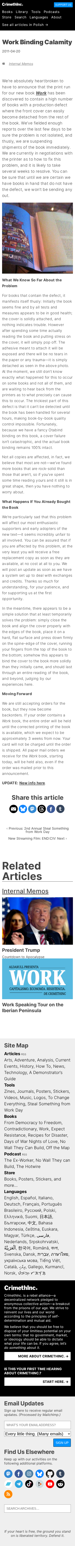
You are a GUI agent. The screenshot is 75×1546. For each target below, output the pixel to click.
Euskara (49, 1229)
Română (41, 1247)
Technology (15, 1072)
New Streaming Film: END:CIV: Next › (37, 838)
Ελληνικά (13, 1216)
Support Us (63, 4)
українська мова (20, 1260)
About (56, 17)
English (11, 1197)
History (27, 1066)
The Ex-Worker (18, 1160)
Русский (33, 1210)
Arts (8, 1059)
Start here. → (56, 1382)
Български (14, 1222)
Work (44, 1128)
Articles (12, 1053)
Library (22, 12)
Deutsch (12, 1204)
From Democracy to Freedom (32, 1122)
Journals (25, 1091)
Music (25, 1097)
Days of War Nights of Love (31, 1141)
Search (20, 17)
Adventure (24, 1059)
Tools (36, 12)
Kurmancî (54, 1266)
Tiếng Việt (50, 1260)
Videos (11, 1097)
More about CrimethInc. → (43, 1356)
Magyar (11, 1235)
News (58, 1066)
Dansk (29, 1254)
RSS (23, 1054)
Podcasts (52, 12)
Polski (49, 1210)
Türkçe (27, 1235)
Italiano (45, 1197)
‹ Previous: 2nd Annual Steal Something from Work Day (37, 830)
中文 (32, 1222)
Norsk (10, 1273)
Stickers (61, 1091)
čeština (32, 1229)
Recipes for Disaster (47, 1135)
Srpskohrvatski (43, 1241)
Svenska (12, 1254)
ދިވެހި (22, 1266)
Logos (40, 1097)
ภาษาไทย (59, 1254)
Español (28, 1197)
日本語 (46, 1216)
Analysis (45, 1059)
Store (6, 17)
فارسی (43, 1235)
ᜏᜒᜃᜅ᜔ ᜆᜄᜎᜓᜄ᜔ (32, 1273)
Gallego (35, 1266)
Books (7, 12)
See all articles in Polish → (25, 25)
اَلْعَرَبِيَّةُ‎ (10, 1247)
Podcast (12, 1153)
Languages (39, 17)
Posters (43, 1091)
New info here (32, 783)
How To (43, 1066)
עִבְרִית (43, 1254)
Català (10, 1266)
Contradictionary (20, 1128)
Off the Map (58, 1147)
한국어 (24, 1247)
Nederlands (15, 1241)
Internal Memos (21, 64)
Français (31, 1204)
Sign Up (62, 1442)
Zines (9, 1091)
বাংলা (54, 1247)
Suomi (31, 1216)
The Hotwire (28, 1166)
